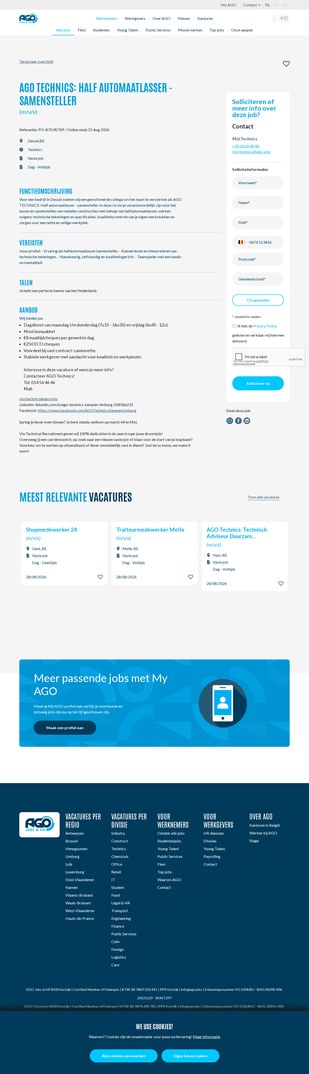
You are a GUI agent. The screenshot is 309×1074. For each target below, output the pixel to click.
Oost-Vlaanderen (79, 879)
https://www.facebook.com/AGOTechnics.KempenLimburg (87, 410)
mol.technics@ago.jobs (38, 398)
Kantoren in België (264, 825)
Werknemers (107, 18)
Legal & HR (120, 902)
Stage (254, 840)
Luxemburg (74, 872)
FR (276, 4)
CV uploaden (258, 300)
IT (113, 879)
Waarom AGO (169, 879)
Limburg (72, 856)
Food (115, 895)
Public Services (158, 30)
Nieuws (184, 18)
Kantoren (205, 18)
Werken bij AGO (263, 833)
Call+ (115, 941)
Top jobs (217, 30)
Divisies (210, 841)
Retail (116, 872)
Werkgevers (135, 18)
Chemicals (119, 856)
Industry (118, 833)
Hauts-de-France (79, 918)
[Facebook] (34, 854)
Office (116, 864)
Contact (250, 4)
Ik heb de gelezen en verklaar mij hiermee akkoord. (258, 333)
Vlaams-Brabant (79, 895)
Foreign (117, 949)
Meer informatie (206, 1036)
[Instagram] (44, 854)
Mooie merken (190, 30)
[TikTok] (55, 854)
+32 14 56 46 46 (245, 146)
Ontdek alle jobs (171, 833)
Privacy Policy (265, 326)
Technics (118, 848)
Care (115, 964)
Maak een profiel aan (65, 727)
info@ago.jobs (191, 989)
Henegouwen (76, 848)
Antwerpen (74, 833)
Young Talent (127, 30)
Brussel (71, 841)
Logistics (118, 957)
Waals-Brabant (78, 902)
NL (267, 4)
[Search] (274, 18)
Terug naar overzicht (36, 61)
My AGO (228, 4)
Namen (71, 887)
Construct (119, 841)
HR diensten (214, 833)
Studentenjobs (169, 841)
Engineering (121, 918)
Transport (119, 910)
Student (117, 887)
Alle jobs (63, 30)
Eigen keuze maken (190, 1055)
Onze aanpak (242, 30)
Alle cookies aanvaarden (124, 1055)
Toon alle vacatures (264, 497)
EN (285, 4)
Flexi (82, 30)
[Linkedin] (23, 854)
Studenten (101, 30)
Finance (117, 926)
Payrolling (212, 856)
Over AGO (161, 18)
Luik (68, 864)
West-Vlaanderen (79, 910)
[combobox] (242, 242)
